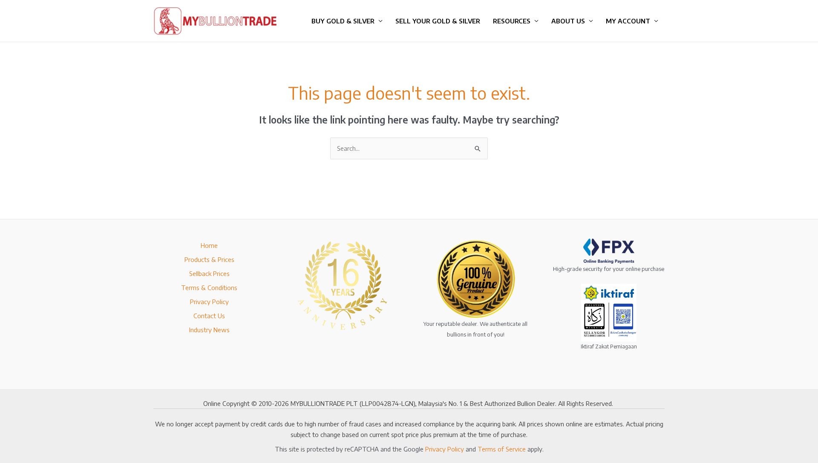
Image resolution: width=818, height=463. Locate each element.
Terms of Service (502, 449)
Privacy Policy (209, 301)
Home (209, 245)
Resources (511, 21)
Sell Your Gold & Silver (437, 21)
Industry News (209, 330)
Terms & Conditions (209, 287)
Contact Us (209, 315)
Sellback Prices (209, 273)
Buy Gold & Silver (342, 21)
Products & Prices (209, 259)
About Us (568, 21)
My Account (628, 21)
